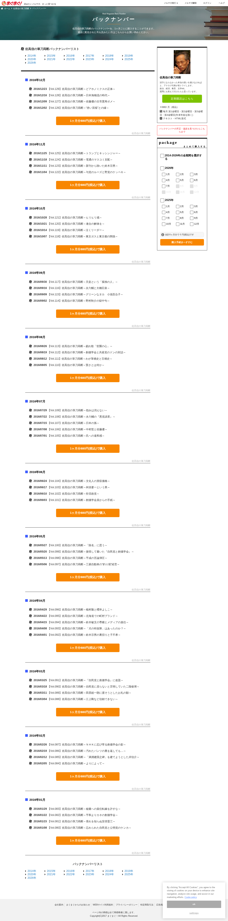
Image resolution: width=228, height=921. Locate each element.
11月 (182, 192)
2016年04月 (37, 600)
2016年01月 (37, 799)
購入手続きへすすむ (182, 242)
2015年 (51, 55)
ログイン (207, 3)
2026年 (32, 62)
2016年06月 (37, 472)
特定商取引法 (146, 904)
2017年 (90, 55)
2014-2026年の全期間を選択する (183, 157)
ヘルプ (222, 3)
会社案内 (59, 904)
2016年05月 (37, 536)
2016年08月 (37, 337)
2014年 (32, 55)
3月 (196, 174)
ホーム (7, 8)
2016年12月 (37, 80)
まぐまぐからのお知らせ (78, 904)
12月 (196, 192)
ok (194, 904)
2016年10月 (37, 208)
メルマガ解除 (191, 3)
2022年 (70, 59)
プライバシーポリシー (127, 904)
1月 (168, 174)
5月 (182, 180)
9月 (196, 186)
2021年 (51, 59)
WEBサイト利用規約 (103, 904)
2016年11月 (37, 144)
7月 (168, 186)
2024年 (109, 59)
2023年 (90, 59)
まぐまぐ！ (112, 916)
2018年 (109, 55)
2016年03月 (37, 671)
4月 (168, 180)
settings (193, 913)
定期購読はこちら (182, 98)
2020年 (32, 59)
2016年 (70, 55)
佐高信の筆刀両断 (21, 8)
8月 (182, 186)
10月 (168, 192)
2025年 (129, 59)
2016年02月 (37, 735)
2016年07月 (37, 401)
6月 (196, 180)
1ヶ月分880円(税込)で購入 (88, 120)
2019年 (129, 55)
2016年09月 (37, 272)
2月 (182, 174)
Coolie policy (191, 897)
